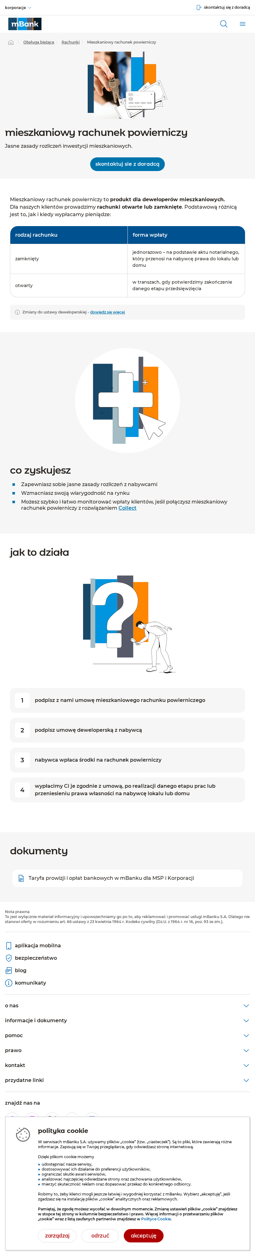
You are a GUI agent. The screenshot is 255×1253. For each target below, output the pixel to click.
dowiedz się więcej (107, 312)
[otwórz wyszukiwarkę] (223, 23)
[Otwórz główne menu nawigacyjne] (242, 23)
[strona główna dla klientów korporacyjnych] (25, 24)
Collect (127, 508)
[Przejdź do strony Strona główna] (11, 42)
